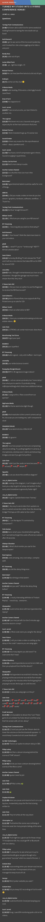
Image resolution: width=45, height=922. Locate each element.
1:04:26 (5, 578)
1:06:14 (5, 620)
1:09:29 (5, 663)
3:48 (4, 27)
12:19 (5, 164)
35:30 (5, 463)
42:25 (5, 497)
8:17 (4, 82)
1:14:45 (5, 715)
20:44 (5, 195)
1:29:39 (5, 901)
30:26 (5, 355)
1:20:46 (5, 775)
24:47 (5, 272)
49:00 (5, 532)
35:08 (5, 437)
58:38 (5, 569)
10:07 (5, 110)
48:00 (5, 506)
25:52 (5, 310)
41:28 (5, 483)
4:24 (4, 56)
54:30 (5, 558)
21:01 (5, 210)
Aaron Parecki (9, 2)
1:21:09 (5, 800)
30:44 (5, 372)
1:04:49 (5, 597)
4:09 (4, 42)
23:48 (5, 246)
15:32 (5, 172)
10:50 (5, 141)
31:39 (5, 406)
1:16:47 (5, 744)
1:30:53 (5, 912)
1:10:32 (5, 692)
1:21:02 (5, 792)
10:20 (5, 121)
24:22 (5, 258)
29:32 (5, 330)
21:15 (5, 218)
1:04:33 (5, 586)
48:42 (5, 520)
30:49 (5, 380)
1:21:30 (5, 823)
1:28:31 (5, 881)
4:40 (4, 65)
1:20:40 (5, 763)
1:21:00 (5, 783)
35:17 (5, 446)
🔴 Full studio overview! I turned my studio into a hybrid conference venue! (21, 7)
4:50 (4, 73)
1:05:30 (5, 609)
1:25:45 (5, 866)
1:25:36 (5, 852)
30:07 (5, 338)
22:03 (5, 227)
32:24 (5, 429)
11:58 (5, 153)
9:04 (4, 90)
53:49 (5, 546)
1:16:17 (5, 729)
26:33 (5, 318)
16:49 (5, 184)
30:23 (5, 346)
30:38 (5, 363)
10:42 (5, 133)
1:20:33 (5, 752)
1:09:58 (5, 674)
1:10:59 (5, 700)
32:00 (5, 414)
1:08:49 (5, 632)
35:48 (5, 475)
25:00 (5, 287)
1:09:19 (5, 652)
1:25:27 (5, 837)
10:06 (5, 101)
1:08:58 (5, 640)
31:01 (5, 394)
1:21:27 (5, 815)
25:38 (5, 298)
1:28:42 (5, 889)
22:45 (5, 235)
